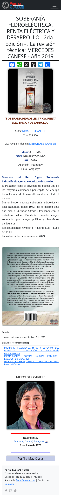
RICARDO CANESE (34, 131)
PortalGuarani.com (25, 480)
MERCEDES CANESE (42, 143)
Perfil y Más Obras (31, 458)
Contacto (9, 484)
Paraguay (39, 441)
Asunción (18, 441)
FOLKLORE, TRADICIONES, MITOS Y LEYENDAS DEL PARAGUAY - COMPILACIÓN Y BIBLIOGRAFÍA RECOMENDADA (31, 351)
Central (28, 441)
